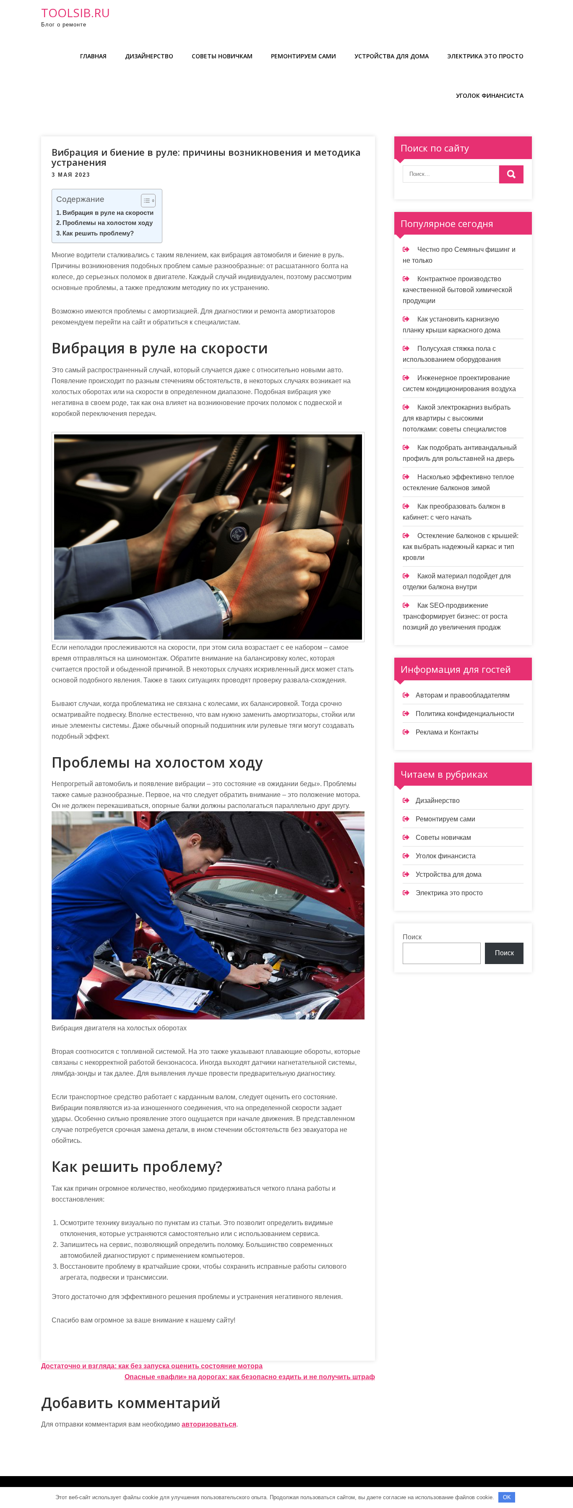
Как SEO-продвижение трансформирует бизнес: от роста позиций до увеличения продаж (455, 616)
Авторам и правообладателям (463, 695)
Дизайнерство (149, 56)
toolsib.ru (75, 13)
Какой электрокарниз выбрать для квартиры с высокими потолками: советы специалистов (456, 418)
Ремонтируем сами (303, 56)
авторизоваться (209, 1424)
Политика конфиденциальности (465, 713)
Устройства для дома (391, 56)
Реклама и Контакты (447, 732)
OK (507, 1497)
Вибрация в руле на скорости (108, 212)
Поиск (412, 937)
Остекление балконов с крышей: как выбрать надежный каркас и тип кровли (460, 546)
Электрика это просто (485, 56)
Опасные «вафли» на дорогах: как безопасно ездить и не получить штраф (250, 1376)
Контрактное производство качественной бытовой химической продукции (457, 289)
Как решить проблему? (98, 233)
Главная (93, 56)
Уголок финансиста (490, 95)
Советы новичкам (222, 56)
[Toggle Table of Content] (144, 200)
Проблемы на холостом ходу (108, 222)
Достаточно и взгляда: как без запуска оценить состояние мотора (152, 1365)
